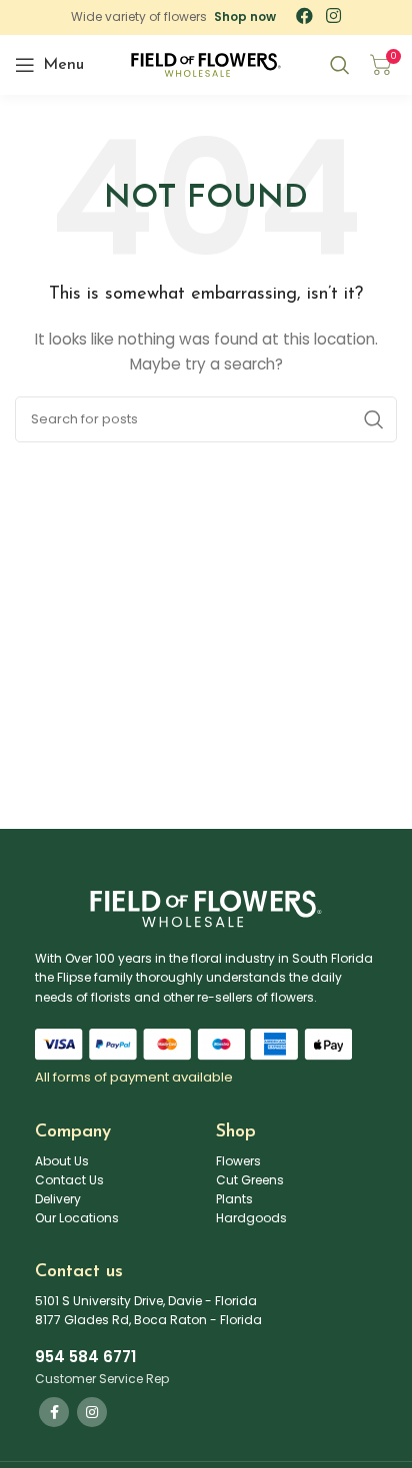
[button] (245, 17)
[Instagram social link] (92, 1412)
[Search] (340, 65)
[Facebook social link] (54, 1412)
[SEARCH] (374, 419)
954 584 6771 (85, 1356)
